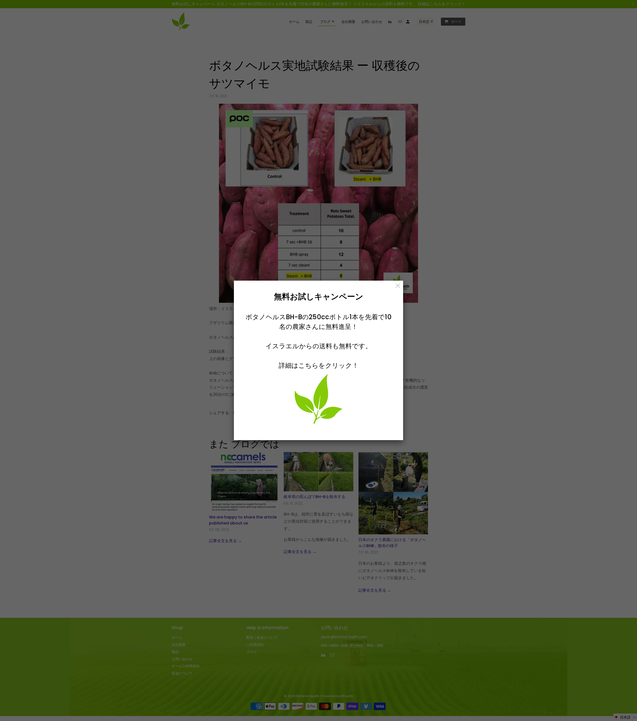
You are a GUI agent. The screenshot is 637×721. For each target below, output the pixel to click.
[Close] (398, 285)
